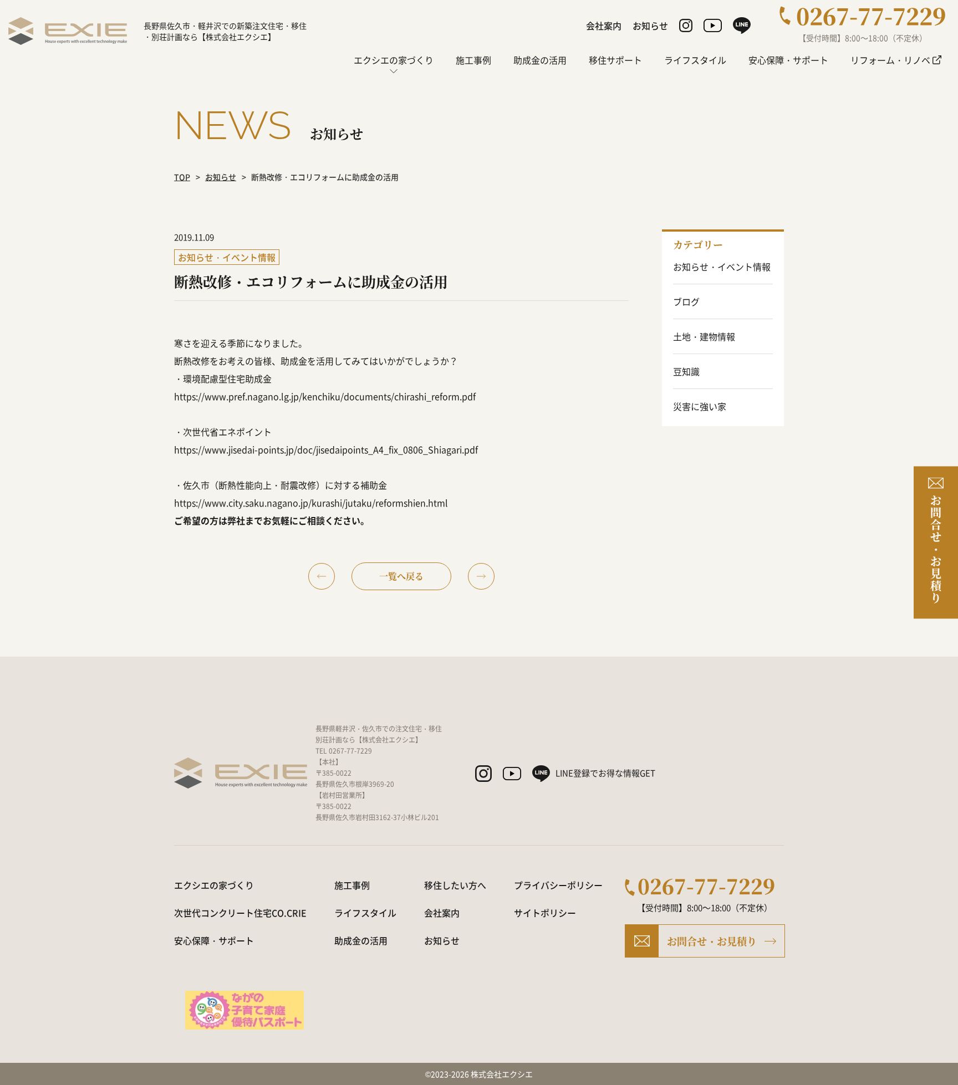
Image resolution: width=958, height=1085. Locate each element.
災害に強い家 (699, 406)
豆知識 (686, 371)
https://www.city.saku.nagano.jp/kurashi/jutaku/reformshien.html (311, 502)
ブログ (686, 301)
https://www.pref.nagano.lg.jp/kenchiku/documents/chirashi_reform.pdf (325, 396)
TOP (182, 176)
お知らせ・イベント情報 (722, 266)
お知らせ (220, 176)
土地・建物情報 (704, 336)
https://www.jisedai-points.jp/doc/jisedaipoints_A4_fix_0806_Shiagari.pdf (326, 449)
